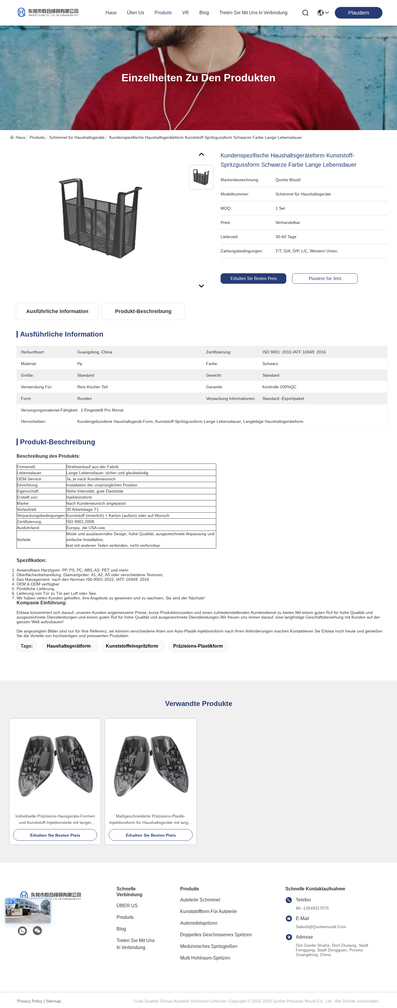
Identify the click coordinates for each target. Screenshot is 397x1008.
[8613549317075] (22, 931)
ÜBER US (127, 905)
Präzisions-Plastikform (198, 646)
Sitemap (53, 1001)
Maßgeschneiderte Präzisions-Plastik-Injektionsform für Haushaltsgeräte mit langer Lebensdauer (150, 820)
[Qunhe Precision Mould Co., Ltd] (46, 12)
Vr (185, 12)
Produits (37, 137)
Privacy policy (29, 1001)
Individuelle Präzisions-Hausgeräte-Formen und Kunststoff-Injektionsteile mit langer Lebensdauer (55, 820)
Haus (111, 12)
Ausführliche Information (57, 311)
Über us (135, 12)
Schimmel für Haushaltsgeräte (77, 137)
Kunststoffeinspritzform (132, 646)
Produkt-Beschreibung (143, 311)
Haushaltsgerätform (69, 646)
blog (204, 12)
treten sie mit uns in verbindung (253, 12)
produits (163, 12)
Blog (121, 928)
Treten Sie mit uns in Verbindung (136, 944)
